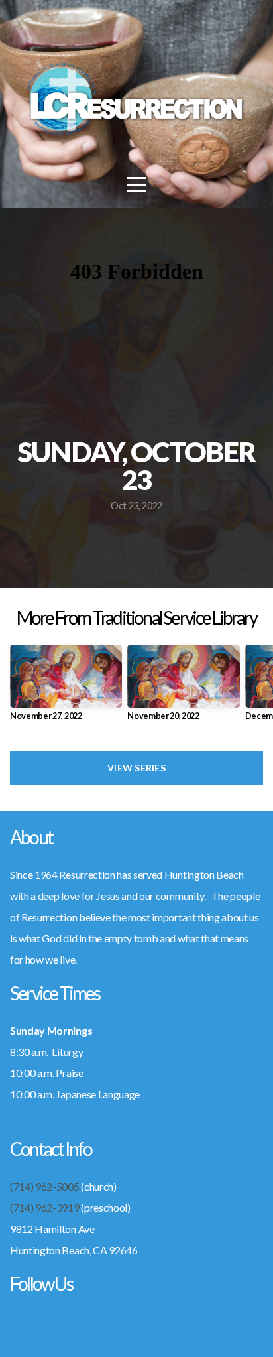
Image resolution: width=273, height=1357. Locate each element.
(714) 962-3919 (45, 1207)
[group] (66, 688)
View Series (136, 767)
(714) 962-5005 (45, 1186)
